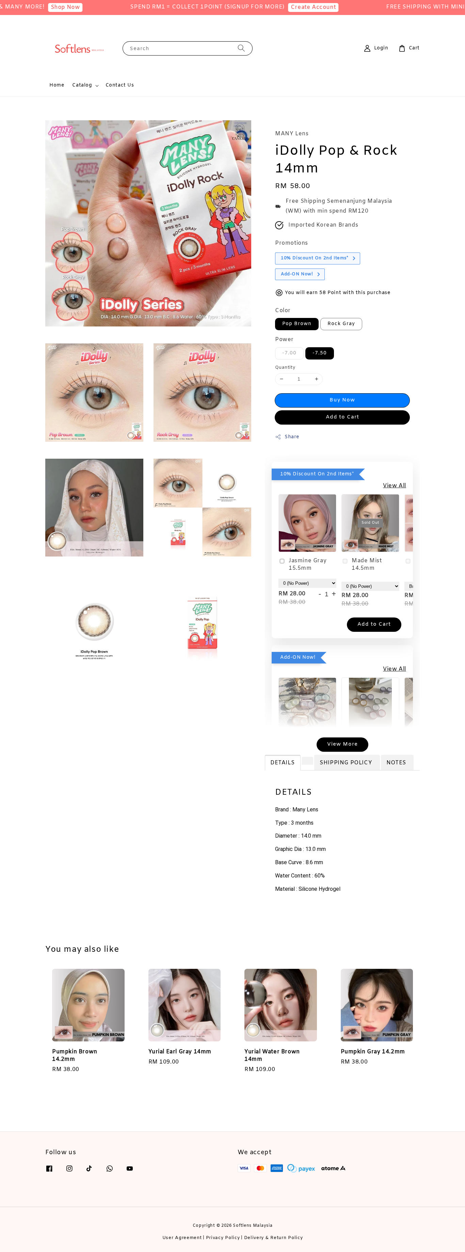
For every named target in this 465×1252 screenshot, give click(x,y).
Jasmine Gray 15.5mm (307, 564)
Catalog (82, 85)
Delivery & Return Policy (273, 1238)
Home (56, 85)
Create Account (288, 7)
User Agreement (182, 1238)
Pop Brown (296, 324)
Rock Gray (341, 324)
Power (284, 339)
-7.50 (319, 353)
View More (342, 744)
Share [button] (292, 437)
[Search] (241, 48)
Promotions (291, 243)
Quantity (285, 367)
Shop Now (40, 7)
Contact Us (120, 85)
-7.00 (289, 353)
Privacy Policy (223, 1238)
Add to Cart (342, 417)
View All (394, 485)
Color (283, 310)
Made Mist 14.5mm (367, 564)
